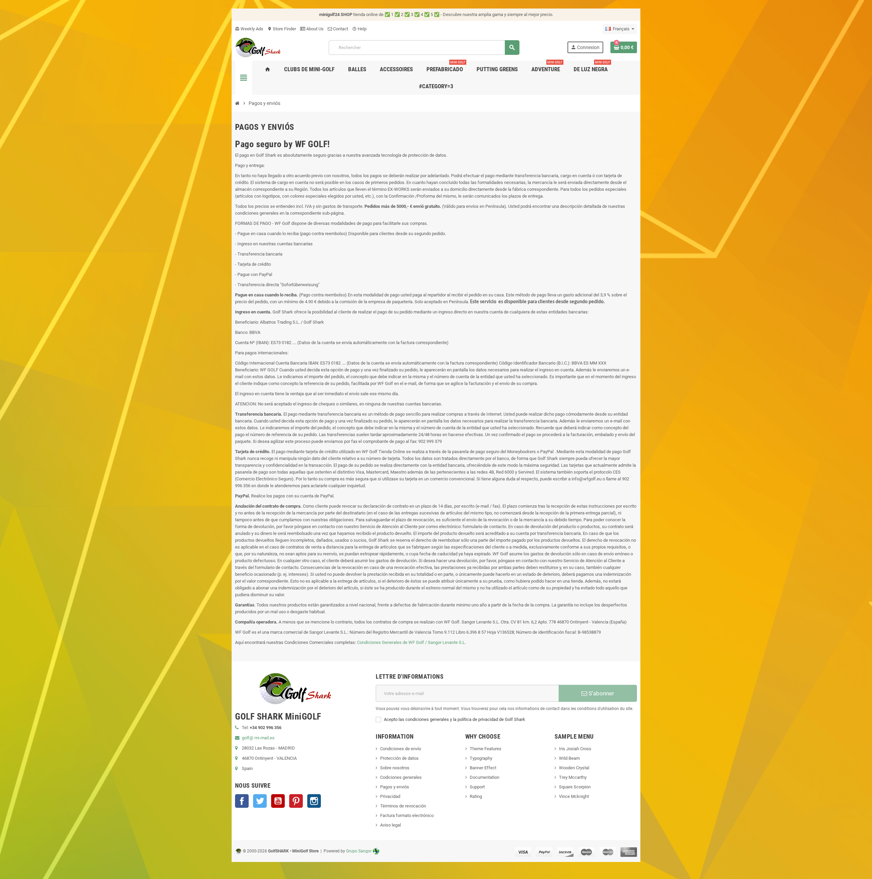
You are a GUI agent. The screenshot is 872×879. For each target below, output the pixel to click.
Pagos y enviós (394, 786)
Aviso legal (390, 825)
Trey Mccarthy (573, 777)
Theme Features (485, 748)
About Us (314, 28)
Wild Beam (569, 758)
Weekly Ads (249, 28)
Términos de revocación (403, 805)
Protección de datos (399, 758)
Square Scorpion (575, 786)
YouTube (278, 801)
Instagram (314, 801)
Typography (481, 758)
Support (477, 786)
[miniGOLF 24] (258, 46)
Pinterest (296, 801)
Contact (340, 28)
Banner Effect (483, 767)
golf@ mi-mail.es (258, 737)
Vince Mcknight (574, 796)
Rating (476, 796)
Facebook (242, 801)
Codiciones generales (401, 777)
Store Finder (281, 28)
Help (359, 28)
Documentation (484, 777)
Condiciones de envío (400, 748)
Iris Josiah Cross (575, 748)
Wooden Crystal (574, 767)
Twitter (260, 801)
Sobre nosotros (394, 767)
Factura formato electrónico (407, 815)
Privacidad (390, 796)
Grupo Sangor (359, 851)
